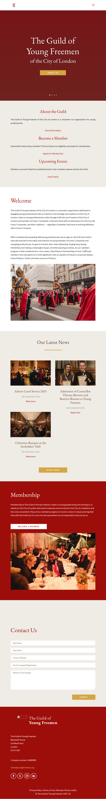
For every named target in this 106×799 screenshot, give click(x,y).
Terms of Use (49, 790)
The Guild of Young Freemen (52, 46)
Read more (30, 401)
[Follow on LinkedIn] (33, 776)
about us (52, 73)
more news (53, 470)
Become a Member (53, 138)
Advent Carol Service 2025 (30, 391)
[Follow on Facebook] (13, 776)
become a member (28, 526)
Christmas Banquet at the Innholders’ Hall (30, 445)
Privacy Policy (35, 790)
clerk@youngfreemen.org (22, 767)
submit (84, 697)
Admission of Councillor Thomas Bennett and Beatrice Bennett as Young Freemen (75, 396)
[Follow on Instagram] (27, 776)
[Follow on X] (20, 776)
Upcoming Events (53, 161)
